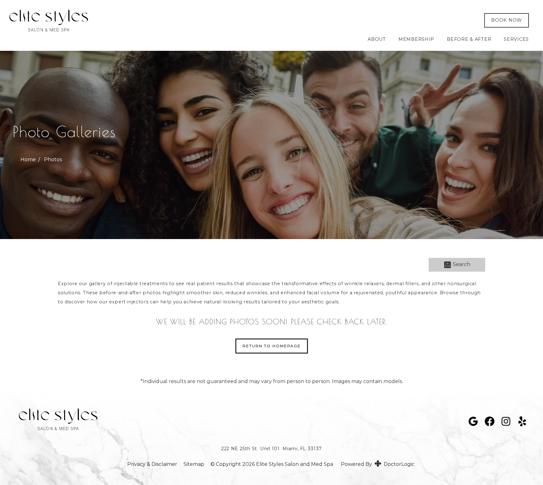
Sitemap (194, 464)
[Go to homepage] (237, 20)
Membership (416, 39)
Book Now (506, 20)
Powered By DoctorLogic (377, 464)
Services (516, 39)
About (377, 39)
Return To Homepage (272, 346)
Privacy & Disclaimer (152, 464)
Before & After (469, 39)
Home (28, 160)
